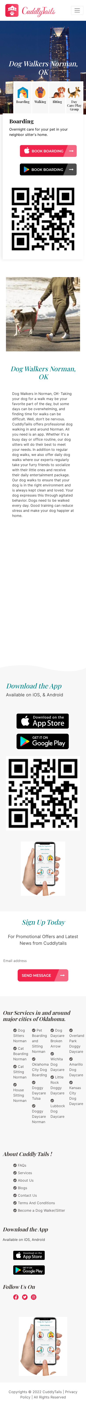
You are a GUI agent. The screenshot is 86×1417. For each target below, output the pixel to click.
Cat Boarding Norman (20, 1053)
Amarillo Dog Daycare (76, 1069)
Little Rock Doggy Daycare (57, 1085)
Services (24, 1173)
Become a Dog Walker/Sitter (41, 1210)
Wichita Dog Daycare (57, 1064)
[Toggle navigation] (77, 10)
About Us (25, 1180)
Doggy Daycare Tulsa (39, 1093)
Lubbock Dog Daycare (57, 1111)
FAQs (21, 1165)
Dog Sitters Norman (19, 1035)
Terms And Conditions (36, 1203)
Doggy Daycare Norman (39, 1116)
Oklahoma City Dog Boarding (40, 1069)
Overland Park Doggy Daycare (76, 1043)
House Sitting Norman (19, 1095)
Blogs (22, 1188)
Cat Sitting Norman (19, 1071)
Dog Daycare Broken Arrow (57, 1038)
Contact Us (27, 1195)
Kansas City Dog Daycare (76, 1096)
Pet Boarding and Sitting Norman (39, 1041)
